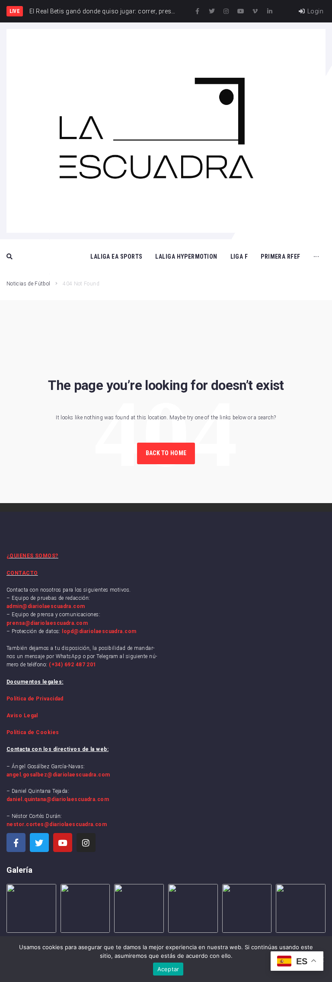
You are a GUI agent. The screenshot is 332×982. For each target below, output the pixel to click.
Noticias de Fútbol (28, 284)
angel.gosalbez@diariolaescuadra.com (58, 775)
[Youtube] (241, 11)
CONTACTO (22, 573)
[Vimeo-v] (255, 11)
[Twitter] (212, 11)
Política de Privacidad (35, 699)
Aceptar (168, 969)
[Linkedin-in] (270, 11)
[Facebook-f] (198, 11)
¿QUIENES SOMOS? (32, 556)
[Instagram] (226, 11)
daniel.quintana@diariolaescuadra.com (57, 799)
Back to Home (166, 453)
